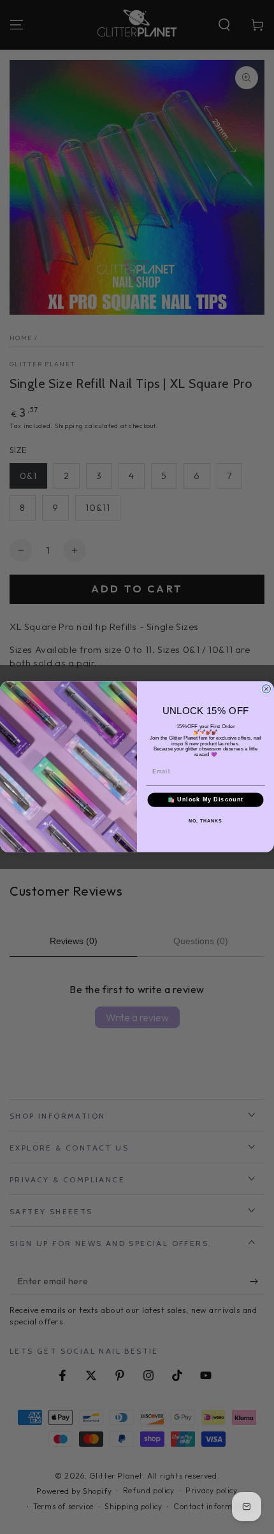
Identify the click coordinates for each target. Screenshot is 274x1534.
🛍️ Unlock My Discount (206, 800)
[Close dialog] (266, 689)
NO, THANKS (205, 821)
